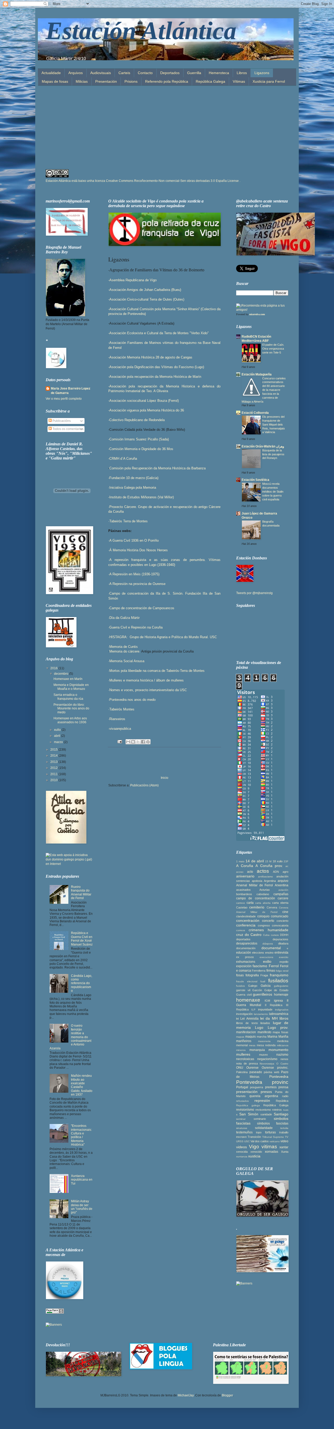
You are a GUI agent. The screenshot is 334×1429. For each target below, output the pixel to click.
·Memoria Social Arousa (126, 661)
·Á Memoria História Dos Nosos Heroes (138, 550)
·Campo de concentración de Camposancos (141, 608)
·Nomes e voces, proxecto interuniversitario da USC (147, 690)
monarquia (257, 1050)
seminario (260, 1118)
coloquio (263, 916)
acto (250, 872)
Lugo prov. (278, 1027)
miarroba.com (257, 314)
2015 (54, 749)
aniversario (245, 876)
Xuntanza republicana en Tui (81, 1179)
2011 (54, 774)
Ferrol (274, 966)
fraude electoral (246, 981)
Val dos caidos (259, 1141)
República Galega (210, 81)
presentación (247, 1092)
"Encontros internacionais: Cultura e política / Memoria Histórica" (81, 1135)
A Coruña (244, 866)
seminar (241, 1118)
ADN (276, 871)
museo (263, 1054)
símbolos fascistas (272, 1123)
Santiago (281, 1114)
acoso (239, 871)
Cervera (272, 907)
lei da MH (269, 1018)
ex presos (245, 957)
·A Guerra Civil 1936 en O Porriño (133, 540)
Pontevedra (278, 1076)
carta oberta (280, 902)
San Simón (248, 1114)
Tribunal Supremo (273, 1136)
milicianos (282, 1045)
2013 (54, 762)
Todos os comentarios (68, 429)
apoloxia (257, 880)
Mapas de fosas (55, 81)
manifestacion (246, 1032)
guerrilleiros (262, 994)
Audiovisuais (100, 73)
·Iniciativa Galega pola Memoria (132, 487)
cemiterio (256, 907)
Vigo (254, 1146)
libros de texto (247, 1023)
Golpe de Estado (276, 990)
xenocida (242, 1151)
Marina (272, 1036)
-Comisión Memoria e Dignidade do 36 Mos (140, 449)
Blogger (227, 1395)
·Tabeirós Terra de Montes (128, 521)
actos (263, 871)
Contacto (145, 73)
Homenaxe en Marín (67, 679)
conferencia (245, 925)
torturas (270, 1132)
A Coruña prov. (269, 866)
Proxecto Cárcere (122, 507)
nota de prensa (247, 1063)
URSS (239, 1141)
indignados (281, 1009)
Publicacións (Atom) (144, 785)
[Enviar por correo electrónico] (128, 741)
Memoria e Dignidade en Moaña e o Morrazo (71, 686)
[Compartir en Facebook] (143, 741)
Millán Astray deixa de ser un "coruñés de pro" (81, 1206)
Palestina (242, 1072)
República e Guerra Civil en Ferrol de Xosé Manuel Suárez (82, 938)
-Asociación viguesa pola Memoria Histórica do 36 (146, 410)
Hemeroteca (219, 73)
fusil (262, 981)
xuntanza (241, 1156)
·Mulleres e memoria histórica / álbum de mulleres (146, 680)
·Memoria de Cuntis (123, 647)
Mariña (283, 1036)
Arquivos (75, 73)
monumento (278, 1050)
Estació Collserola (255, 413)
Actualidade (51, 73)
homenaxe (248, 1000)
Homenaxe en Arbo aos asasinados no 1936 (70, 720)
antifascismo (265, 876)
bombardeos (244, 894)
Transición (254, 1136)
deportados (243, 939)
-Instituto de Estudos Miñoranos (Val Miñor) (141, 497)
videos (241, 1147)
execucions (266, 957)
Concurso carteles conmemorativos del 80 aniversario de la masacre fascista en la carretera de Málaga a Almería (264, 390)
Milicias (82, 81)
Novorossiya (267, 1063)
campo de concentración (255, 898)
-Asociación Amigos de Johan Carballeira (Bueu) (144, 290)
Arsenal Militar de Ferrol (254, 885)
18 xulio (278, 861)
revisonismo (263, 1109)
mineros (241, 1050)
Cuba (266, 935)
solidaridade (264, 1128)
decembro (61, 673)
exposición (244, 966)
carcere (283, 898)
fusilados (278, 980)
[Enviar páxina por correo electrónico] (119, 741)
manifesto (264, 1032)
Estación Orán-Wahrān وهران (263, 446)
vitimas (269, 1146)
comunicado (279, 916)
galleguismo (281, 985)
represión (262, 1100)
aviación (283, 889)
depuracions (280, 939)
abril (57, 736)
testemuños (244, 1132)
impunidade (265, 1009)
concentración (247, 920)
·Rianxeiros (116, 719)
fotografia (252, 975)
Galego (252, 985)
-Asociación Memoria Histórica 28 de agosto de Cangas (150, 357)
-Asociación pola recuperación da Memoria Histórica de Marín (154, 377)
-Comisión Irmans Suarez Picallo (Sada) (138, 439)
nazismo (282, 1054)
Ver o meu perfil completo (64, 398)
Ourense (252, 1067)
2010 (54, 780)
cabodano (263, 894)
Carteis (124, 73)
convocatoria (280, 925)
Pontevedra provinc (262, 1082)
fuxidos (240, 985)
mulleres (243, 1054)
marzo (59, 742)
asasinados (243, 889)
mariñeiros (243, 1041)
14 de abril (255, 861)
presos (266, 1092)
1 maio (240, 861)
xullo (58, 730)
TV (286, 1136)
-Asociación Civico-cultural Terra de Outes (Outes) (146, 299)
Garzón (257, 990)
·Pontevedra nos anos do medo (132, 700)
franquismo (279, 975)
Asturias (264, 889)
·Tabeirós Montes (121, 709)
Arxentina (281, 885)
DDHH (284, 934)
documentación (245, 948)
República (282, 1100)
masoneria (264, 1041)
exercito (283, 957)
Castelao (241, 907)
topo (258, 1132)
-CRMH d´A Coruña (122, 459)
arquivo (283, 881)
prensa (283, 1087)
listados (265, 1023)
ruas (285, 1109)
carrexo (240, 902)
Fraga (264, 975)
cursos (275, 935)
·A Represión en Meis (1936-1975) (133, 574)
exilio (267, 961)
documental (271, 948)
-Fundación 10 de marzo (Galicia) (133, 478)
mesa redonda (266, 1045)
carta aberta (263, 902)
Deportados (170, 73)
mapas (240, 1036)
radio (285, 1096)
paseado (255, 1072)
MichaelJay (186, 1395)
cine (285, 912)
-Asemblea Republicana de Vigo (132, 280)
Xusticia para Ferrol (269, 81)
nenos (284, 1059)
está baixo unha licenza (155, 181)
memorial (242, 1045)
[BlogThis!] (133, 741)
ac (286, 866)
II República (274, 1005)
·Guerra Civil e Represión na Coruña (135, 627)
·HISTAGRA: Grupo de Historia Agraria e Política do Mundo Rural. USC (162, 637)
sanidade (266, 1114)
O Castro (282, 1063)
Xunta (284, 1151)
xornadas (271, 1151)
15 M (268, 861)
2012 (54, 768)
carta (250, 903)
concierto (282, 920)
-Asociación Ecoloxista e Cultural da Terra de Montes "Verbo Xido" (158, 333)
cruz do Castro (248, 934)
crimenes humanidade (268, 930)
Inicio (164, 778)
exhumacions (245, 962)
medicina (282, 1041)
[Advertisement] (167, 125)
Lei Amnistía (249, 1018)
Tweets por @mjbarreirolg (254, 593)
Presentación (106, 81)
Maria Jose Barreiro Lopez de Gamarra (70, 391)
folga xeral (282, 970)
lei (237, 1018)
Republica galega (248, 1105)
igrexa (278, 1000)
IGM (267, 1000)
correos (240, 930)
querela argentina (263, 1096)
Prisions (131, 81)
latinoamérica (278, 1014)
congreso (264, 925)
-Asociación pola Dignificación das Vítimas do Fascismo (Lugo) (156, 367)
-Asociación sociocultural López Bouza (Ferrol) (143, 401)
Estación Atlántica (141, 31)
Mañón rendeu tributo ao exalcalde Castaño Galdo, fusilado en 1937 (81, 1085)
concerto (268, 921)
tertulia (284, 1128)
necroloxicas (245, 1059)
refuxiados (242, 1100)
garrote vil (243, 990)
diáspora (268, 943)
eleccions (258, 952)
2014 (54, 755)
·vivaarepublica (119, 729)
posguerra (256, 1087)
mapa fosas (280, 1032)
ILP (253, 1009)
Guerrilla (194, 73)
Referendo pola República (166, 81)
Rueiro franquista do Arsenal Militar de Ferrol (81, 892)
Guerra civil (244, 994)
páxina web (271, 1072)
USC (247, 1141)
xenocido (256, 1151)
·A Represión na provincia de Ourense (136, 584)
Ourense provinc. (275, 1067)
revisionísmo (245, 1109)
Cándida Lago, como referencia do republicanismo (81, 983)
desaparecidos (246, 943)
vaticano (275, 1141)
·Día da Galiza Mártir (124, 618)
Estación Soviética (255, 480)
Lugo (259, 1027)
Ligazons (261, 73)
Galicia (266, 986)
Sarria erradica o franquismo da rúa (68, 696)
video (284, 1141)
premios (271, 1087)
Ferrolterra (258, 970)
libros (283, 1018)
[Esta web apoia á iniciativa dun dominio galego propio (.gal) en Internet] (69, 864)
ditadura (283, 943)
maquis (250, 1036)
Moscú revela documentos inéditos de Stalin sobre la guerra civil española (272, 491)
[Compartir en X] (138, 741)
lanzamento (261, 1014)
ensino (269, 952)
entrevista (281, 952)
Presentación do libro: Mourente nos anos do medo (71, 708)
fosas (240, 975)
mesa (252, 1045)
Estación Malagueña (257, 374)
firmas (270, 970)
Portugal (242, 1087)
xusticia (254, 1156)
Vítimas (239, 81)
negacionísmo (267, 1059)
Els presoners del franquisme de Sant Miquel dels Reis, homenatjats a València (273, 424)
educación (243, 952)
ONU (239, 1067)
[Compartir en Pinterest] (148, 741)
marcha (261, 1036)
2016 (54, 668)
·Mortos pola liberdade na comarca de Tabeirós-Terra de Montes (156, 671)
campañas (280, 894)
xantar (283, 1147)
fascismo (260, 966)
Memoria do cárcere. (125, 651)
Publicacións (61, 421)
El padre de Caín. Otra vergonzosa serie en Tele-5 (273, 348)
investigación (244, 1013)
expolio (283, 961)
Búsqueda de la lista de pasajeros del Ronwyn (273, 454)
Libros (242, 73)
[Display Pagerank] (55, 1312)
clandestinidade (246, 916)
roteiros (277, 1109)
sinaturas (241, 1128)
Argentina (270, 880)
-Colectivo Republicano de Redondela (136, 420)
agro (285, 871)
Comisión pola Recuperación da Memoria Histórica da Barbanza (157, 468)
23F (286, 861)
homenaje (281, 994)
